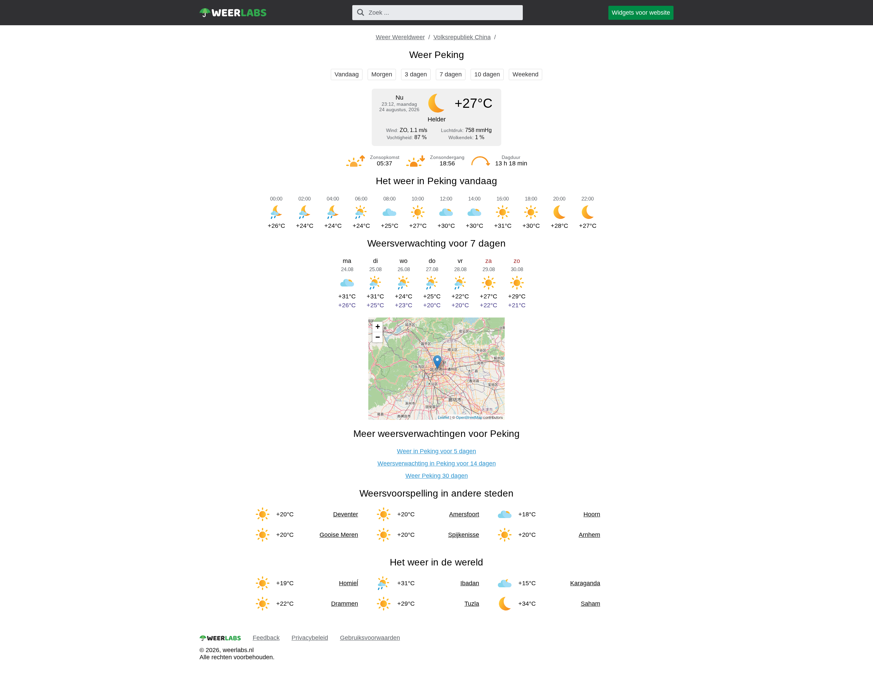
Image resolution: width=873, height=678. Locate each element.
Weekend (525, 74)
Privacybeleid (310, 637)
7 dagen (451, 74)
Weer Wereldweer (400, 37)
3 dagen (416, 74)
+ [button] (377, 326)
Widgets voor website (641, 12)
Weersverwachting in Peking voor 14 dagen (437, 463)
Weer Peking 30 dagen (436, 475)
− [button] (377, 337)
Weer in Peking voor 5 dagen (436, 451)
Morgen (381, 74)
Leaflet (443, 417)
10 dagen (487, 74)
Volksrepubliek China (462, 37)
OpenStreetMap (469, 417)
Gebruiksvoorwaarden (370, 637)
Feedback (266, 637)
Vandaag (347, 74)
